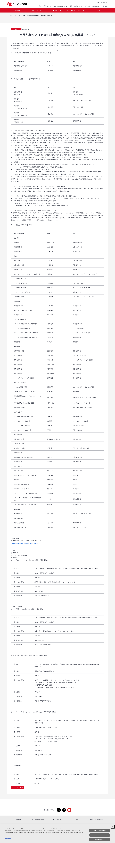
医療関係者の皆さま (59, 6)
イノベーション (57, 10)
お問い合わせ (96, 6)
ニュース (97, 10)
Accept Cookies (99, 839)
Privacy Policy (8, 838)
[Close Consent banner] (112, 827)
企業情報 (17, 10)
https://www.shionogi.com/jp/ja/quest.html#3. (24, 543)
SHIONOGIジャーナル (77, 10)
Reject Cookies (99, 835)
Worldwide (104, 2)
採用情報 (87, 6)
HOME (10, 15)
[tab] (18, 10)
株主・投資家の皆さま (76, 6)
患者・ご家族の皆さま (45, 6)
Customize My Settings (99, 830)
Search (104, 6)
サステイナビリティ (38, 10)
